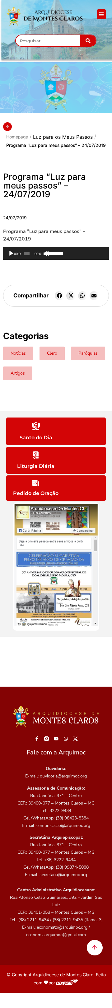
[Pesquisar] (88, 40)
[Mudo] (46, 253)
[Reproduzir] (11, 253)
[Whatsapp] (65, 738)
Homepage (17, 136)
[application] (56, 253)
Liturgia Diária (35, 466)
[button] (59, 295)
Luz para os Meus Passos (63, 137)
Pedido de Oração (35, 493)
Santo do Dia (36, 438)
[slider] (76, 253)
